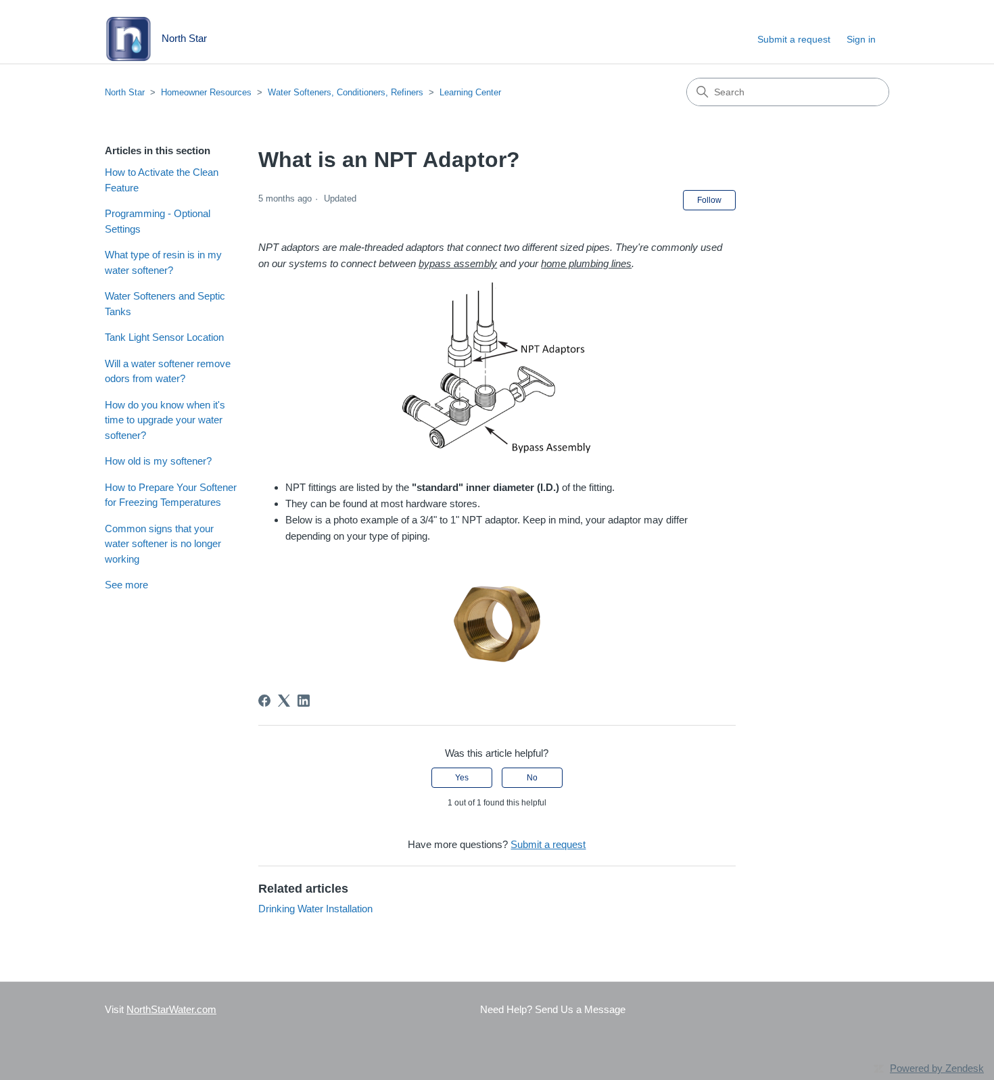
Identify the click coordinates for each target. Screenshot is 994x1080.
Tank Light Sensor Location (164, 337)
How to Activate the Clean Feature (161, 179)
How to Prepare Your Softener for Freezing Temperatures (171, 495)
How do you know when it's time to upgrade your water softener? (165, 420)
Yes (462, 777)
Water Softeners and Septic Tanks (165, 303)
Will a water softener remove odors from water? (168, 371)
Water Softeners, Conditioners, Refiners (345, 92)
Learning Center (470, 92)
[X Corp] (284, 701)
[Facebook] (264, 701)
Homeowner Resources (206, 92)
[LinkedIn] (304, 701)
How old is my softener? (158, 461)
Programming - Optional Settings (157, 221)
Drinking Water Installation (315, 908)
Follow (709, 200)
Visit (160, 1009)
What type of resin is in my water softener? (163, 262)
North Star (125, 92)
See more (126, 584)
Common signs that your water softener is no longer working (163, 544)
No (532, 777)
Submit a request (793, 39)
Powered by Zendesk (937, 1068)
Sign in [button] (861, 39)
